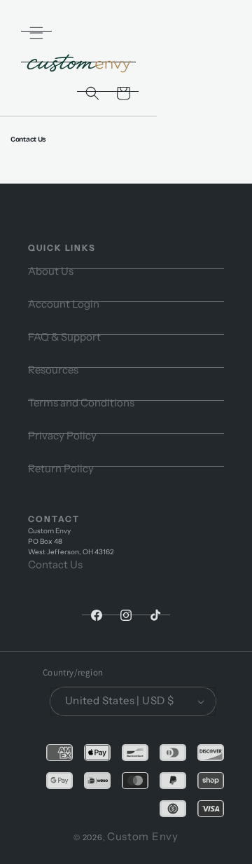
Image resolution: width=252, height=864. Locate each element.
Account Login (63, 303)
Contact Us (55, 564)
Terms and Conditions (81, 402)
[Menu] (36, 33)
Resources (53, 369)
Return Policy (61, 468)
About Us (51, 270)
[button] (92, 93)
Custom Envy (142, 836)
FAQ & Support (64, 336)
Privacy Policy (62, 435)
